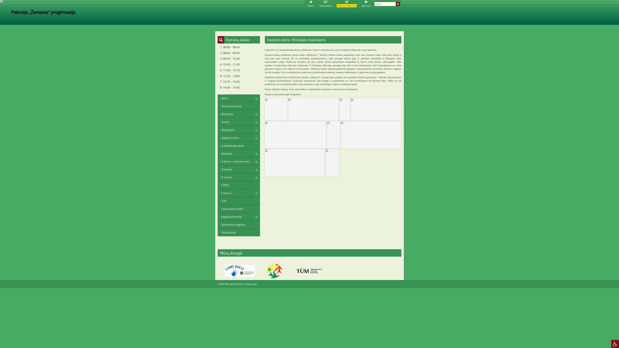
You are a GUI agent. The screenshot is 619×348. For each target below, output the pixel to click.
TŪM (223, 201)
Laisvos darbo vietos (232, 209)
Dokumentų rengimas (233, 224)
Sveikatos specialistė (232, 145)
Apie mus (366, 5)
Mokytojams (239, 130)
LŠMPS (225, 185)
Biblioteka (239, 153)
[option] (240, 271)
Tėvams (239, 122)
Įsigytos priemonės (239, 216)
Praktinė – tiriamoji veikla (239, 161)
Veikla (239, 98)
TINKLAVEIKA (228, 232)
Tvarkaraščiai (325, 5)
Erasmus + (239, 193)
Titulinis (310, 5)
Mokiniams (239, 114)
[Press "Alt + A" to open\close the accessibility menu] (615, 344)
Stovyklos (239, 169)
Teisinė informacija (231, 106)
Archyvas (239, 177)
